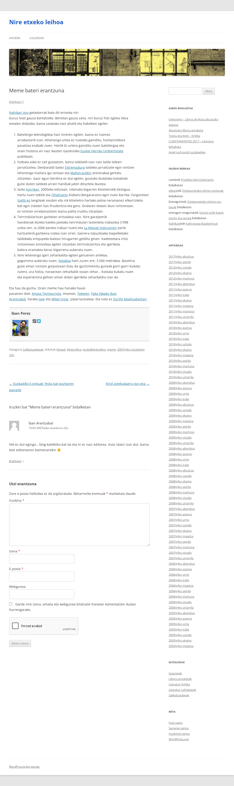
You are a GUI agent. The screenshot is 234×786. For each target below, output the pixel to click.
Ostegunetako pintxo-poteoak (202, 191)
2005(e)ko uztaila (180, 635)
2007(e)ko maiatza (181, 536)
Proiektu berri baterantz (197, 180)
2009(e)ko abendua (182, 383)
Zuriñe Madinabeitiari (130, 299)
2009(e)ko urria (179, 394)
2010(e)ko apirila (180, 361)
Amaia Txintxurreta (46, 293)
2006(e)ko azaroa (180, 569)
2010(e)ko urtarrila (181, 377)
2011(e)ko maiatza (181, 306)
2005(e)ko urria (179, 624)
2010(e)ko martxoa (181, 366)
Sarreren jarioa (179, 728)
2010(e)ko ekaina (180, 350)
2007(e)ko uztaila (180, 525)
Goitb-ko (23, 200)
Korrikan (32, 189)
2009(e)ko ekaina (180, 415)
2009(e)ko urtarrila (181, 443)
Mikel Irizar (60, 299)
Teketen (83, 293)
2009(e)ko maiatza (181, 421)
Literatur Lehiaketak (182, 690)
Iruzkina (16, 500)
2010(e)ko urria (179, 333)
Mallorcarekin (80, 173)
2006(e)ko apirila (180, 591)
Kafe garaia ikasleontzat (202, 223)
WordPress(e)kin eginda (24, 767)
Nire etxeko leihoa (36, 22)
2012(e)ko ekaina (180, 273)
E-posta (16, 569)
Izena (14, 551)
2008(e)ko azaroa (180, 454)
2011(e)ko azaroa (180, 289)
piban (172, 191)
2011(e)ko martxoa (181, 311)
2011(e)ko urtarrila (181, 317)
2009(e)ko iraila (179, 399)
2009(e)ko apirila (180, 426)
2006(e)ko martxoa (181, 596)
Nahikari (174, 223)
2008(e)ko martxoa (181, 492)
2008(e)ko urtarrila (181, 503)
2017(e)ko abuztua (181, 256)
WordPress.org (179, 739)
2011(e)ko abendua (182, 284)
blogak (61, 349)
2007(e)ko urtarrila (181, 558)
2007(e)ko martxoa (181, 547)
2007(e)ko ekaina (180, 531)
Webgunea (17, 586)
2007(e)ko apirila (180, 542)
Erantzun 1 (16, 102)
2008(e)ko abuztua (181, 470)
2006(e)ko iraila (179, 580)
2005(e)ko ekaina (180, 640)
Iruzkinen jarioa (179, 734)
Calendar (36, 38)
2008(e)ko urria (179, 459)
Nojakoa (64, 260)
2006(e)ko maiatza (181, 586)
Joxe (42, 299)
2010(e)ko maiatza (181, 355)
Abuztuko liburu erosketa (186, 130)
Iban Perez (20, 313)
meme (111, 349)
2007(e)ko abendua (182, 509)
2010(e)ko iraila (179, 339)
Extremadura (75, 167)
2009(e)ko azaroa (180, 388)
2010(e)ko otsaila (180, 372)
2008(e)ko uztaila (180, 476)
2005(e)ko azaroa (180, 618)
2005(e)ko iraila (179, 629)
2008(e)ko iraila (179, 465)
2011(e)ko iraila (179, 295)
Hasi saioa (175, 723)
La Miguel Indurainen (100, 228)
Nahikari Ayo (19, 112)
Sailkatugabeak (33, 349)
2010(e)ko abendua (182, 322)
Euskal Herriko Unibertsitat (101, 151)
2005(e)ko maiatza (181, 646)
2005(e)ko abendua (182, 613)
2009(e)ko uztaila (180, 410)
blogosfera (74, 349)
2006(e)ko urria (179, 575)
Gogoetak (175, 673)
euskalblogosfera (94, 349)
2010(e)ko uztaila (180, 344)
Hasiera (14, 38)
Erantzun (15, 461)
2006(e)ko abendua (182, 564)
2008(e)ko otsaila (180, 498)
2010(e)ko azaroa (180, 328)
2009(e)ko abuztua (181, 404)
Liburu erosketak (180, 679)
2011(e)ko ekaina (180, 300)
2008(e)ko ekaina (180, 481)
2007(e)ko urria (179, 520)
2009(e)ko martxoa (181, 432)
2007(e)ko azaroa (180, 514)
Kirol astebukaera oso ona (128, 383)
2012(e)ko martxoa (181, 278)
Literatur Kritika (179, 684)
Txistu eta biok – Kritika (184, 136)
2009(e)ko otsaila (180, 437)
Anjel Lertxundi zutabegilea (187, 152)
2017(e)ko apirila (180, 262)
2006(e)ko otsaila (180, 602)
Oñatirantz (59, 195)
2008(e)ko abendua (182, 448)
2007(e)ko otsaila (180, 553)
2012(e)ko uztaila (180, 267)
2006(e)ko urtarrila (181, 607)
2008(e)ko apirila (180, 487)
